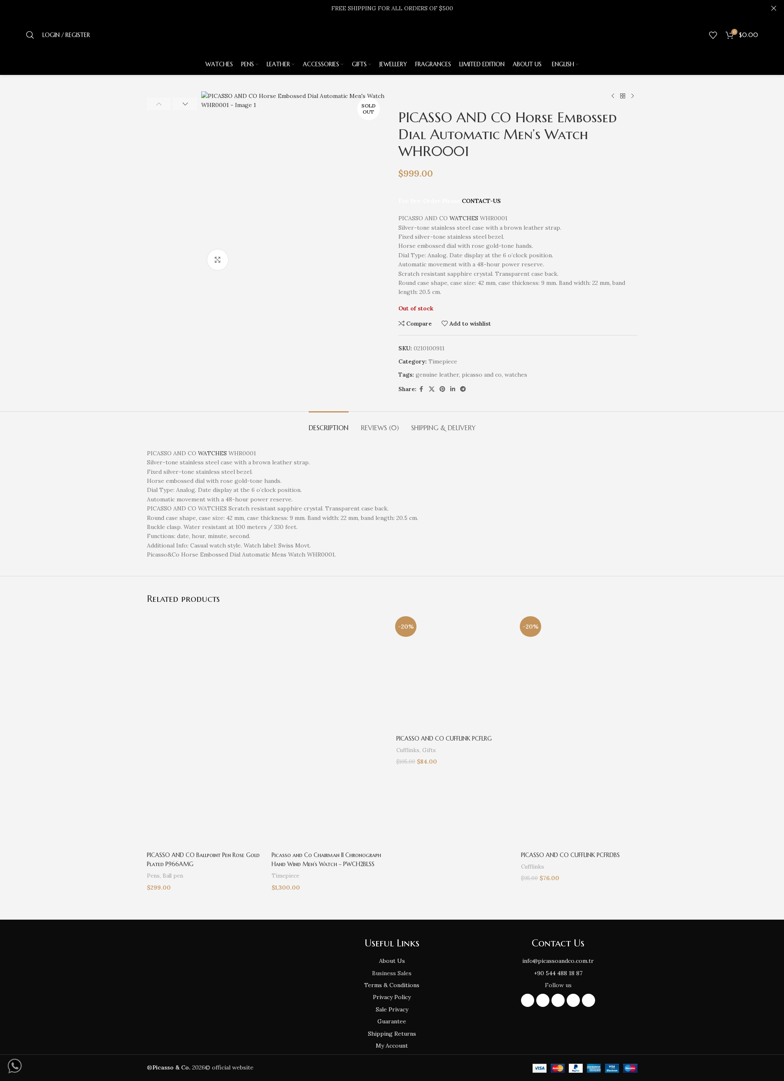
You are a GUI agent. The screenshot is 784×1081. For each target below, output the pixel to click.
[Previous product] (613, 96)
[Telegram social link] (463, 389)
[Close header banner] (773, 8)
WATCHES (463, 218)
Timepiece (442, 361)
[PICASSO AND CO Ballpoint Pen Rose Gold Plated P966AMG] (205, 671)
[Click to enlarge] (217, 259)
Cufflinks (407, 750)
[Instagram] (527, 1000)
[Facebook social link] (421, 389)
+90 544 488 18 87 (558, 973)
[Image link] (225, 981)
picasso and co (482, 374)
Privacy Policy (392, 997)
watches (516, 374)
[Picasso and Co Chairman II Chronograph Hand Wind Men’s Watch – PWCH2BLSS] (330, 671)
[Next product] (632, 96)
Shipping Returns (392, 1033)
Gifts (429, 750)
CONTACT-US (481, 201)
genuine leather (437, 374)
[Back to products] (623, 96)
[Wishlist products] (713, 35)
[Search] (30, 35)
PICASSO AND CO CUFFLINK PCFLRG (444, 738)
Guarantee (391, 1021)
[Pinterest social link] (442, 389)
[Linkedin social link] (453, 389)
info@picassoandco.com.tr (558, 961)
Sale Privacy (392, 1009)
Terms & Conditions (391, 985)
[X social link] (431, 389)
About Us (392, 961)
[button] (159, 104)
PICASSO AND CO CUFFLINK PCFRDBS (570, 855)
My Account (392, 1045)
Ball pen (173, 875)
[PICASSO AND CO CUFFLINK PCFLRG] (454, 671)
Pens (153, 875)
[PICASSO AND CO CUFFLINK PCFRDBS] (579, 671)
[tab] (329, 423)
